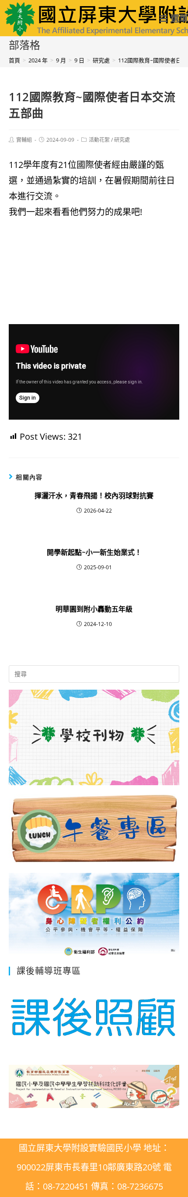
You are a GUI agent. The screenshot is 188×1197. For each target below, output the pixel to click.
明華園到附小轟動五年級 (94, 609)
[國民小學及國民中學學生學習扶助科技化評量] (94, 1103)
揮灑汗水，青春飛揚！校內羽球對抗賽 (94, 495)
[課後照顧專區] (94, 1016)
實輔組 (24, 140)
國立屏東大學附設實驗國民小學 (73, 18)
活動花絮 (99, 140)
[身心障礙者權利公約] (94, 952)
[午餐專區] (94, 780)
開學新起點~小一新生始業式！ (94, 552)
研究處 (122, 140)
